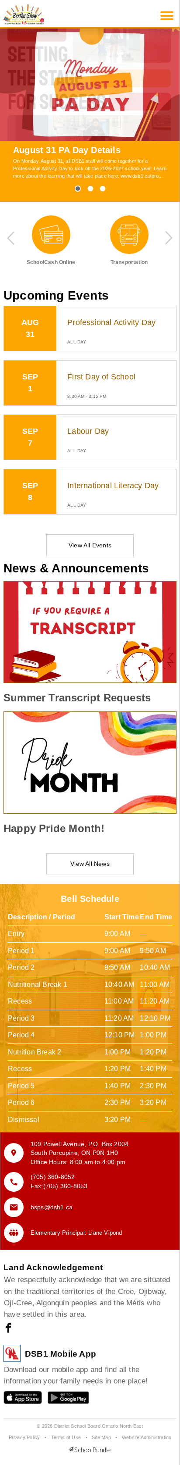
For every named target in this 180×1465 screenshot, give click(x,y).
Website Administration (146, 1437)
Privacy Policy (24, 1437)
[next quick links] (168, 237)
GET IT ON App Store (18, 1399)
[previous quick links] (11, 237)
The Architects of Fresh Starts (77, 150)
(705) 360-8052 (53, 1176)
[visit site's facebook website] (8, 1328)
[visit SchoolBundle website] (90, 1450)
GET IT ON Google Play (62, 1399)
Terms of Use (66, 1437)
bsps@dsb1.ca (52, 1207)
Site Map (101, 1437)
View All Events (90, 545)
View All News (90, 863)
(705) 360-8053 (65, 1186)
